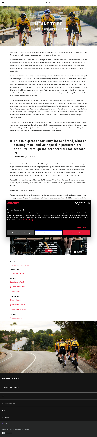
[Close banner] (89, 203)
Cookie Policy (28, 220)
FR (4, 423)
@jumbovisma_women (17, 305)
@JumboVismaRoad (17, 273)
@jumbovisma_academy (18, 309)
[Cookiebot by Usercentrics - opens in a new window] (76, 203)
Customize (47, 233)
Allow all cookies (76, 233)
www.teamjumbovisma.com (19, 265)
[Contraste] (3, 433)
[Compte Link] (93, 3)
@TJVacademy (15, 291)
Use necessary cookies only (21, 233)
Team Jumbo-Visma (16, 318)
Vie (48, 3)
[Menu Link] (3, 2)
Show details (81, 227)
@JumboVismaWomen (17, 287)
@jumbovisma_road (16, 300)
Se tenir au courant (11, 387)
